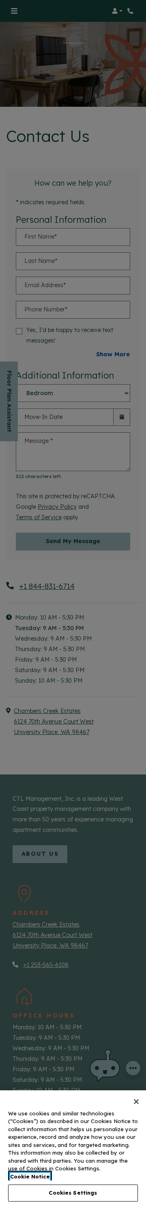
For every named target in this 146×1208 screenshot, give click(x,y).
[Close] (136, 1102)
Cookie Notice (30, 1176)
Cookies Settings (73, 1192)
